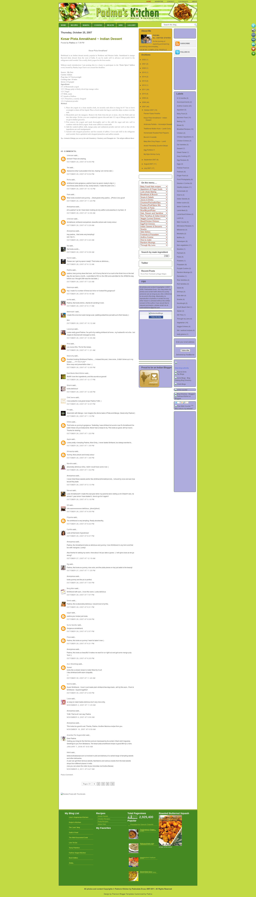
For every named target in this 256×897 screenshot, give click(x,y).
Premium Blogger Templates (123, 894)
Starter (179, 311)
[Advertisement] (92, 778)
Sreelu (69, 600)
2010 (144, 93)
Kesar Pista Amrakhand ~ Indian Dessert (91, 39)
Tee (68, 167)
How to (179, 195)
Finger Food (181, 175)
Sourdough (181, 303)
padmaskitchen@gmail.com (150, 307)
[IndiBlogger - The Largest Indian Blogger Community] (149, 386)
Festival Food (182, 168)
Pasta (179, 257)
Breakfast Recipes (183, 129)
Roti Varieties (182, 284)
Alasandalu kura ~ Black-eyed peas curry (148, 872)
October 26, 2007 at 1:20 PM (80, 433)
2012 (144, 85)
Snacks (179, 299)
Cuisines (98, 25)
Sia (68, 245)
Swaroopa (70, 287)
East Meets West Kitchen (76, 373)
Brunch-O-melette (150, 137)
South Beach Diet (183, 307)
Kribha (69, 422)
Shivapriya (71, 451)
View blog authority (182, 368)
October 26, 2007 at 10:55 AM (81, 338)
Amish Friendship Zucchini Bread (156, 145)
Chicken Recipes (104, 819)
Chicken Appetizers (184, 137)
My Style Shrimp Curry (152, 154)
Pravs (69, 637)
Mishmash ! (71, 311)
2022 (144, 59)
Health (110, 25)
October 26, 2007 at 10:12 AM (81, 323)
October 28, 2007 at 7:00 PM (80, 582)
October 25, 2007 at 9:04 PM (80, 174)
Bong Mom (71, 588)
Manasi (69, 490)
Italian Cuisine (182, 206)
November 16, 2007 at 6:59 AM (81, 729)
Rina (68, 343)
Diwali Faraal (182, 152)
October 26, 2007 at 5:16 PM (80, 499)
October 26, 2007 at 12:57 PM (81, 404)
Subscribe (185, 43)
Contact (170, 1)
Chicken (180, 133)
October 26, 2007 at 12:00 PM (81, 367)
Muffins (179, 237)
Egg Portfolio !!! (149, 150)
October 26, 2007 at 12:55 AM (81, 213)
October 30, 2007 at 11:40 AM (81, 678)
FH (68, 409)
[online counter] (181, 390)
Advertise (159, 1)
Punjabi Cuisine (183, 268)
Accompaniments (183, 102)
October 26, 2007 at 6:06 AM (80, 252)
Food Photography (183, 179)
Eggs (179, 164)
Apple (69, 439)
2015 (144, 72)
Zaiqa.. (71, 863)
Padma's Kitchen (122, 889)
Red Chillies (73, 858)
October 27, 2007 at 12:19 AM (81, 558)
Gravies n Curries (183, 183)
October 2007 (149, 110)
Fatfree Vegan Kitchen (77, 853)
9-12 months (181, 98)
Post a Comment (67, 774)
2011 (144, 89)
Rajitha (69, 270)
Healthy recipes (182, 187)
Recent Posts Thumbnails (148, 274)
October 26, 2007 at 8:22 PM (80, 524)
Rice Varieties (182, 280)
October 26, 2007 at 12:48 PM (81, 392)
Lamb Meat (181, 210)
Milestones (181, 229)
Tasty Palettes (74, 848)
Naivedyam (181, 241)
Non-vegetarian (182, 245)
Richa (69, 179)
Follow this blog (156, 317)
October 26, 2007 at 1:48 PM (80, 458)
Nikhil (69, 752)
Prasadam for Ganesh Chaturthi (141, 824)
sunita (69, 299)
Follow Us (185, 52)
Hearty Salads (103, 816)
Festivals (180, 171)
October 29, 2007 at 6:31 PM (80, 643)
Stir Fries (180, 315)
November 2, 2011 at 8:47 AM (81, 769)
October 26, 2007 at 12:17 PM (81, 379)
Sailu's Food (73, 832)
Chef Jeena (71, 397)
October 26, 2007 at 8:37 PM (80, 536)
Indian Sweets (182, 198)
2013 (144, 81)
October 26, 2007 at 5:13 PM (80, 484)
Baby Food (181, 113)
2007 (144, 106)
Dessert (180, 148)
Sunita (75, 67)
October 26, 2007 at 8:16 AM (80, 294)
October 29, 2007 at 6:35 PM (80, 658)
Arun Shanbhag (72, 664)
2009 (144, 98)
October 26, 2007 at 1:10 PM (80, 416)
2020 (144, 68)
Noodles (180, 249)
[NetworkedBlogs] (156, 313)
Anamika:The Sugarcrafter (76, 735)
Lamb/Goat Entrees (184, 214)
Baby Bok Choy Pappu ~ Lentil (155, 141)
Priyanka (70, 517)
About (194, 1)
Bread (179, 125)
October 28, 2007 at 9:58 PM (80, 619)
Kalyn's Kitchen (75, 822)
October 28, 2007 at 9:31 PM (80, 607)
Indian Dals (102, 824)
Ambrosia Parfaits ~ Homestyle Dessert (158, 124)
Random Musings (183, 272)
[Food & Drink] (180, 372)
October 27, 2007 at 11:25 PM (81, 570)
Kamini (69, 258)
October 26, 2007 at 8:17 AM (80, 306)
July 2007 (147, 168)
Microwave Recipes (184, 226)
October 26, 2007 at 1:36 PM (80, 445)
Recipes (74, 25)
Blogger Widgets (161, 274)
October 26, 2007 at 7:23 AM (80, 281)
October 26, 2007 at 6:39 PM (80, 511)
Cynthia (69, 529)
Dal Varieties (181, 144)
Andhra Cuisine (182, 106)
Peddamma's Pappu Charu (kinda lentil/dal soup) (148, 830)
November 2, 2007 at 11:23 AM (81, 705)
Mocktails (180, 233)
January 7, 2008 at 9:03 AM (80, 746)
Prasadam (180, 264)
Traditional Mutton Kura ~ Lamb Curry (157, 128)
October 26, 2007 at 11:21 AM (81, 350)
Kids (121, 25)
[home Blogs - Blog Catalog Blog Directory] (185, 380)
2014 (144, 76)
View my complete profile (153, 49)
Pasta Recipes (103, 822)
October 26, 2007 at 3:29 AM (80, 225)
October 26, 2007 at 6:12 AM (80, 264)
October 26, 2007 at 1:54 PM (80, 470)
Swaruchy (70, 356)
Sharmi (69, 385)
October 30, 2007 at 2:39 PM (80, 693)
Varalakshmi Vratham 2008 (147, 858)
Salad (179, 288)
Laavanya (70, 329)
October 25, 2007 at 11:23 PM (81, 201)
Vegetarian (181, 322)
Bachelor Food (182, 117)
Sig (68, 564)
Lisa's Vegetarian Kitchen (78, 817)
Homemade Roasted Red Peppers (156, 133)
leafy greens (181, 334)
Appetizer (180, 109)
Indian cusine (182, 202)
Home (148, 1)
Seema (69, 684)
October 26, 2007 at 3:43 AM (80, 240)
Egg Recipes (181, 160)
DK (68, 505)
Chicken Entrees (183, 140)
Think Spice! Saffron (127, 65)
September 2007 (150, 159)
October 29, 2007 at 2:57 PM (80, 631)
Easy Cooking (182, 156)
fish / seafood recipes (184, 330)
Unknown (70, 155)
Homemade (181, 191)
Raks (69, 194)
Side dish (180, 295)
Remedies (180, 276)
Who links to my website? (184, 408)
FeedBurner (190, 354)
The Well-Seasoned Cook (78, 838)
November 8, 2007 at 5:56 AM (81, 717)
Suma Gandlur (72, 625)
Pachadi (180, 253)
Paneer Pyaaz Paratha (152, 113)
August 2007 (148, 164)
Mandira (70, 463)
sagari (69, 612)
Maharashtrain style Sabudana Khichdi (147, 844)
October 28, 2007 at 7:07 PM (80, 595)
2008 (144, 102)
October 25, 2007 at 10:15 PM (81, 188)
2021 (144, 64)
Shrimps (180, 291)
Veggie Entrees (182, 326)
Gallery (132, 25)
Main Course (181, 222)
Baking (86, 25)
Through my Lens (183, 318)
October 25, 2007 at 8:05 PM (80, 162)
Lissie (69, 698)
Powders (180, 260)
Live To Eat (73, 843)
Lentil (179, 218)
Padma (149, 894)
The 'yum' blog (74, 827)
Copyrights (183, 1)
